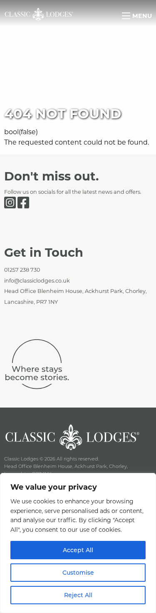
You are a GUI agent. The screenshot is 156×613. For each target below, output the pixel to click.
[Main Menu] (126, 16)
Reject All (78, 595)
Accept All (78, 550)
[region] (78, 543)
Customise (78, 572)
